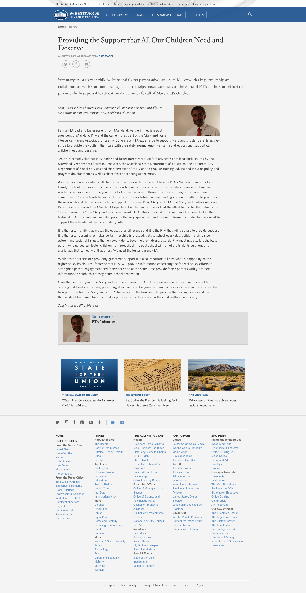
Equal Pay (101, 517)
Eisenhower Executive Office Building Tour (224, 450)
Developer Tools (182, 456)
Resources (217, 545)
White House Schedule (69, 498)
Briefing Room (117, 14)
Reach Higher (141, 541)
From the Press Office (70, 477)
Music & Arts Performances (64, 471)
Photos (60, 457)
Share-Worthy (64, 453)
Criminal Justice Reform (109, 452)
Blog (73, 27)
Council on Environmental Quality (148, 515)
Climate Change (104, 472)
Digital (177, 439)
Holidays (216, 464)
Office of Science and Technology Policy (146, 498)
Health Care (102, 488)
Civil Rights (101, 468)
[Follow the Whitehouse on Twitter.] (58, 422)
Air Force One (219, 504)
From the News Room (69, 445)
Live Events (63, 465)
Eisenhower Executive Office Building (224, 494)
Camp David (218, 500)
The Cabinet (140, 460)
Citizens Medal (181, 525)
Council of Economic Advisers (145, 506)
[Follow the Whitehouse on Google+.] (82, 422)
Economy (100, 476)
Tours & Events (182, 468)
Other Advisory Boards (147, 480)
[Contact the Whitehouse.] (110, 422)
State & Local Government (227, 541)
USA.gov (198, 585)
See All (99, 460)
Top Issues (101, 464)
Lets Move (139, 533)
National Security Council (148, 521)
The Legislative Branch (225, 517)
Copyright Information (154, 585)
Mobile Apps (180, 452)
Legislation (62, 506)
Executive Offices (144, 484)
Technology (101, 549)
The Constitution (221, 525)
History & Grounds (223, 472)
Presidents (217, 476)
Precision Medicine (144, 549)
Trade (98, 553)
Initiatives (139, 529)
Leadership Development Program (187, 506)
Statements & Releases (70, 493)
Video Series (219, 456)
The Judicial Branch (223, 521)
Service (99, 533)
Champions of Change (186, 529)
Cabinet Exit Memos (107, 447)
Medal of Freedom (144, 565)
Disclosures (63, 518)
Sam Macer (106, 56)
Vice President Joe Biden (148, 447)
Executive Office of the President (147, 466)
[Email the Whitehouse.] (122, 422)
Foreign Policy (103, 484)
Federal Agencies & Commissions (223, 531)
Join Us (177, 464)
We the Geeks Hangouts (187, 447)
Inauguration (140, 561)
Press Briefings (65, 489)
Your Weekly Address (68, 481)
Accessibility (128, 585)
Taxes (98, 545)
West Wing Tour (221, 443)
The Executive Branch (224, 512)
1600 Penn (196, 14)
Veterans (100, 565)
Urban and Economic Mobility (107, 559)
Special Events (143, 553)
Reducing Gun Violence (109, 525)
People (137, 439)
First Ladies (218, 480)
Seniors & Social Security (110, 541)
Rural (98, 529)
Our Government (222, 508)
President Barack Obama (148, 443)
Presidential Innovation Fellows (186, 490)
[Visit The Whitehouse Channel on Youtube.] (91, 422)
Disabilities (101, 508)
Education (101, 480)
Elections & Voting (222, 537)
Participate (181, 435)
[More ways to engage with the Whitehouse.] (99, 422)
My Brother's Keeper (145, 545)
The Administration (166, 14)
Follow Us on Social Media (189, 443)
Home (62, 27)
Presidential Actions (68, 502)
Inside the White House (226, 439)
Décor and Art (219, 460)
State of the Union (144, 557)
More (98, 500)
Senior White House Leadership (145, 474)
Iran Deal (100, 492)
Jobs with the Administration (181, 474)
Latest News (63, 449)
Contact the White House (188, 521)
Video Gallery (64, 461)
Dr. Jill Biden (141, 456)
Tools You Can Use (184, 460)
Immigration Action (106, 496)
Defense (99, 504)
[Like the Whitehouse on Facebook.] (74, 422)
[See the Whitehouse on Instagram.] (66, 422)
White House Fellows (185, 484)
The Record (101, 443)
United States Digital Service (185, 498)
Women (99, 569)
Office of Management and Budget (149, 490)
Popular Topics (104, 439)
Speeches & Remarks (69, 485)
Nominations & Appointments (64, 512)
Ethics (98, 512)
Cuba (98, 456)
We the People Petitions (187, 517)
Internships (179, 480)
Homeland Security (106, 521)
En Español (110, 585)
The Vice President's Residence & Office (223, 486)
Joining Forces (142, 537)
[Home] (76, 19)
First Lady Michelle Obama (149, 452)
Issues (139, 14)
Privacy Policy (179, 585)
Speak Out (179, 512)
